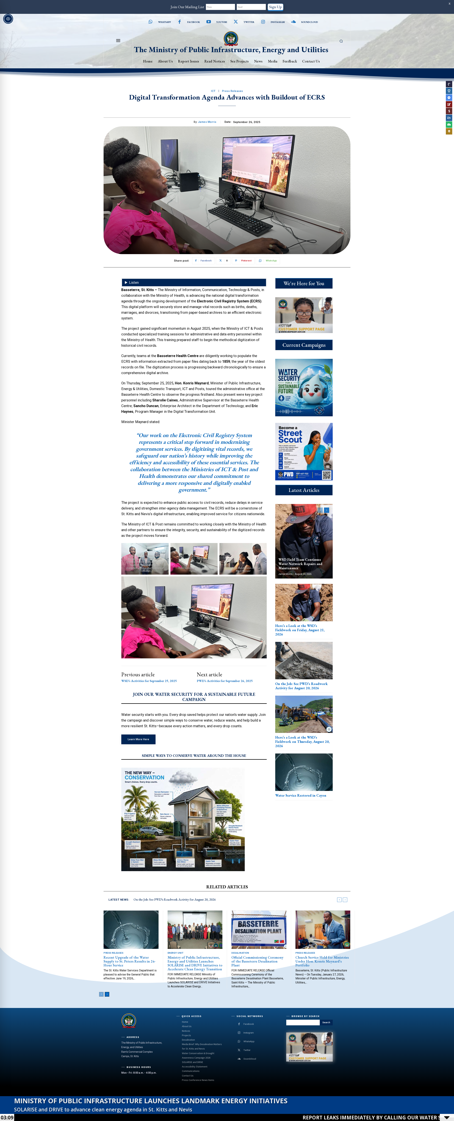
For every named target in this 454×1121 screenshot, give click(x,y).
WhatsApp (248, 1041)
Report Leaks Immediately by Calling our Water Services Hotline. (260, 1117)
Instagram (278, 22)
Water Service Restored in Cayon (300, 795)
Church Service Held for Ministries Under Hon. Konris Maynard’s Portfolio (322, 961)
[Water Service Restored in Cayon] (304, 772)
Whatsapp (164, 22)
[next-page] (326, 510)
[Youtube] (208, 22)
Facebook (193, 22)
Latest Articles (304, 490)
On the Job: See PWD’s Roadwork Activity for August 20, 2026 (301, 685)
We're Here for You (304, 283)
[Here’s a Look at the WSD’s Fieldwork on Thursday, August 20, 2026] (304, 714)
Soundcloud (309, 22)
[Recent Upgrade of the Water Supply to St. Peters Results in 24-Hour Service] (131, 930)
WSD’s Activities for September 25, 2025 (149, 681)
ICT (213, 91)
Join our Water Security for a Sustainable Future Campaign (194, 697)
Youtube (221, 22)
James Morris (207, 122)
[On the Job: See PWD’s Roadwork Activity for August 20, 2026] (304, 660)
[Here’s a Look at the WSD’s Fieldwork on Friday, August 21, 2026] (304, 602)
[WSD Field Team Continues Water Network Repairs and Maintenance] (304, 541)
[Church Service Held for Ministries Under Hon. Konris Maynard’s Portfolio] (322, 930)
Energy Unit (176, 953)
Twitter (248, 22)
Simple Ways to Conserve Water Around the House (194, 755)
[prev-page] (320, 510)
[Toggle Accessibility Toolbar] (8, 18)
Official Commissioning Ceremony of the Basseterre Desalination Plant (257, 961)
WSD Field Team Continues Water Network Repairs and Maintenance (300, 563)
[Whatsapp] (150, 22)
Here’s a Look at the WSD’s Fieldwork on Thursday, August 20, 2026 (302, 741)
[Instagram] (263, 22)
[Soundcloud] (293, 22)
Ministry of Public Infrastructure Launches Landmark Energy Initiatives (150, 1100)
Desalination (240, 953)
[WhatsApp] (239, 1041)
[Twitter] (236, 22)
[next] (345, 900)
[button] (341, 41)
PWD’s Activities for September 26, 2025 (225, 681)
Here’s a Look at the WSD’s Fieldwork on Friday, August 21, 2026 (300, 630)
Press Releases (232, 91)
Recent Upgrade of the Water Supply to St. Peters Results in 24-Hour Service (130, 961)
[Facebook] (179, 22)
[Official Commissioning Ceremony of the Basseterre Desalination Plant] (258, 930)
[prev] (339, 900)
